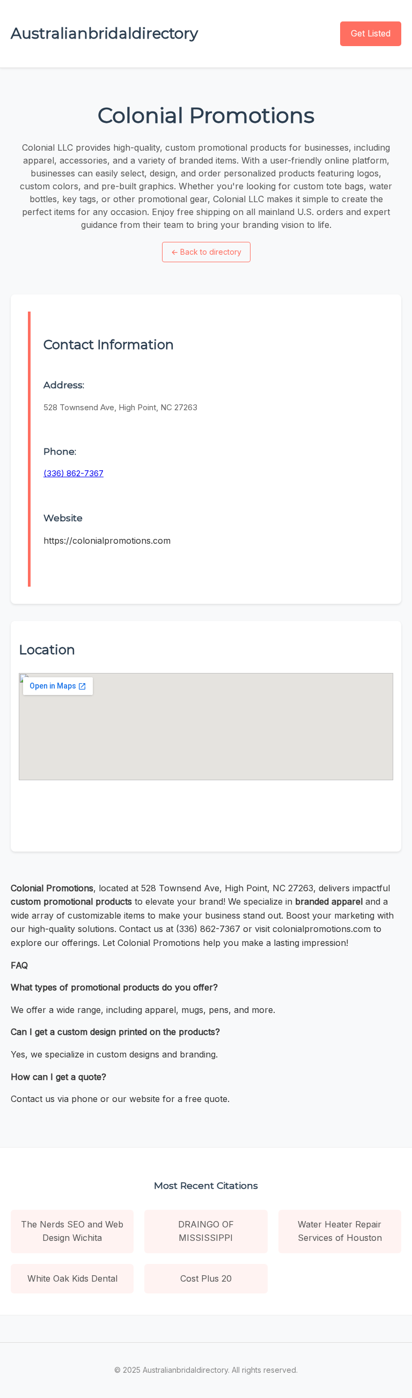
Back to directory (206, 251)
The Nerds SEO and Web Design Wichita (72, 1231)
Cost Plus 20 (206, 1278)
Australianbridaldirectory (104, 33)
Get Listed (371, 33)
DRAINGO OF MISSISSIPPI (206, 1231)
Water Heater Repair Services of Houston (340, 1231)
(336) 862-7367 (73, 473)
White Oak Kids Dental (72, 1278)
